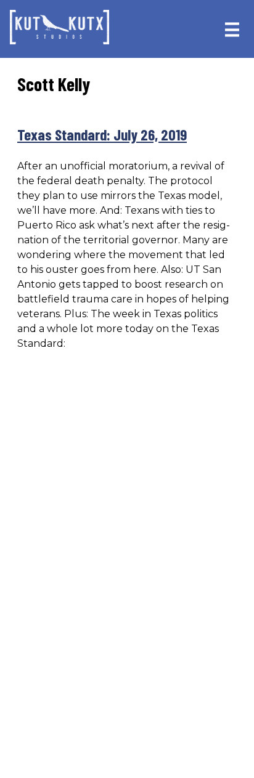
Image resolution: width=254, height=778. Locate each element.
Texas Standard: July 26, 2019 (102, 134)
